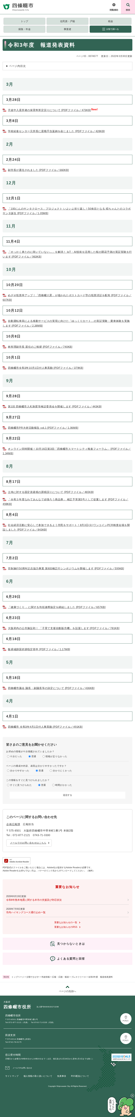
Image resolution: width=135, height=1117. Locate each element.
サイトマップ (12, 1076)
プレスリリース (78, 977)
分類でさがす (32, 977)
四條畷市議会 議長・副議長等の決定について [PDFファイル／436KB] (51, 688)
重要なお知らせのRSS (65, 927)
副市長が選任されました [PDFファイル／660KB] (38, 169)
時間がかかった (63, 785)
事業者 (67, 29)
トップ (24, 21)
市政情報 (45, 977)
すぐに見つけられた (21, 785)
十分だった (16, 756)
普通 (33, 756)
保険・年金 (24, 29)
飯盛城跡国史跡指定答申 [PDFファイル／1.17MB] (39, 649)
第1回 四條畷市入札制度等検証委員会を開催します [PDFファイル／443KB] (55, 406)
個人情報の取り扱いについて (38, 1076)
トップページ (17, 977)
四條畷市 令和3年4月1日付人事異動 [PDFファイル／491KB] (45, 726)
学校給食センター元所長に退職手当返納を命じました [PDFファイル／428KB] (56, 131)
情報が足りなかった (56, 756)
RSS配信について (80, 1076)
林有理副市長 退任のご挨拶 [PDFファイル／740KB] (40, 346)
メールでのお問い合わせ (22, 1068)
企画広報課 (13, 824)
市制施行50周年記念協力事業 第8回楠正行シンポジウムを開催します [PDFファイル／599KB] (66, 568)
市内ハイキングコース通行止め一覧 (26, 912)
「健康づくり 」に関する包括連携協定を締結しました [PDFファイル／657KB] (57, 607)
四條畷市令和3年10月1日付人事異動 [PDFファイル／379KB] (45, 367)
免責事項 (61, 1076)
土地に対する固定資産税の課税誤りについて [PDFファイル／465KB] (51, 492)
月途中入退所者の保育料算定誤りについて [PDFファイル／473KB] (49, 110)
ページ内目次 (17, 65)
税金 (110, 21)
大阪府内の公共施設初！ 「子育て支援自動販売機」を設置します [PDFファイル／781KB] (64, 628)
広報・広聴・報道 (60, 977)
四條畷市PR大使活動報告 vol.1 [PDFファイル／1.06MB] (43, 427)
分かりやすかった (19, 770)
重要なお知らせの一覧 (65, 922)
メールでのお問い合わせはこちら (28, 843)
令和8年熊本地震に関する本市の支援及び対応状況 (34, 899)
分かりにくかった (62, 770)
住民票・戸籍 (67, 21)
